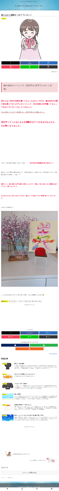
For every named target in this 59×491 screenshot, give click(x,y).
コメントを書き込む (29, 472)
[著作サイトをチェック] (15, 345)
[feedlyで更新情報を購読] (44, 345)
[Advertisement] (29, 77)
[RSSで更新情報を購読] (29, 348)
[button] (48, 67)
